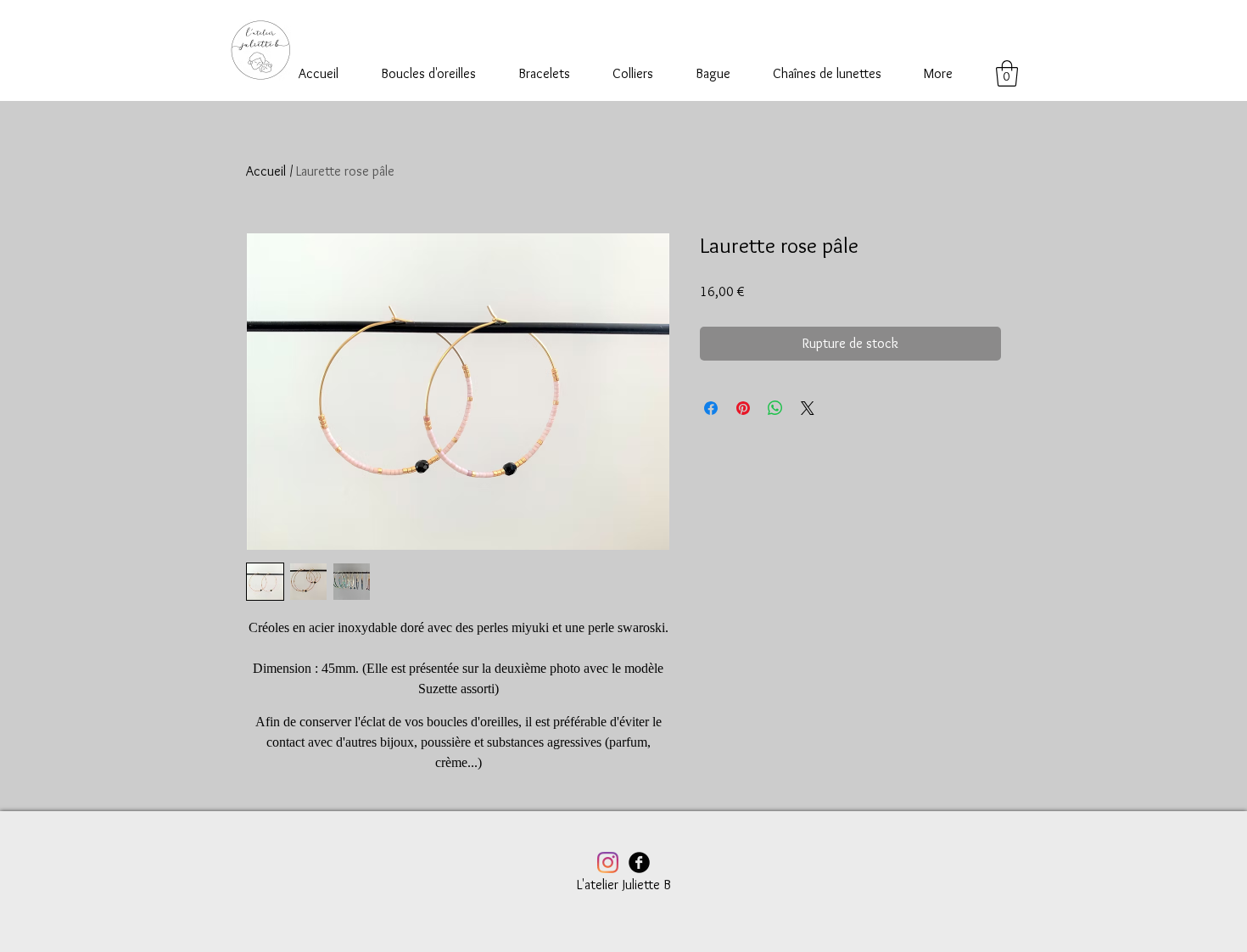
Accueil (266, 171)
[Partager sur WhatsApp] (775, 408)
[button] (1007, 73)
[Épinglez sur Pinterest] (743, 408)
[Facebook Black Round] (639, 862)
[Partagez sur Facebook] (711, 408)
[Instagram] (607, 862)
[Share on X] (807, 408)
